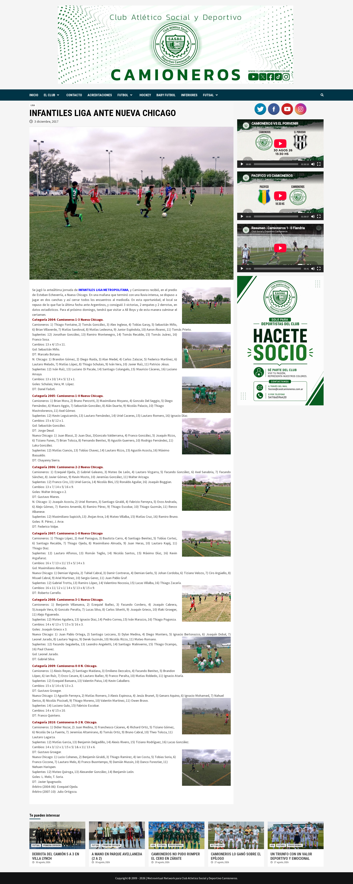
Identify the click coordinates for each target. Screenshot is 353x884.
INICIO (33, 95)
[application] (280, 143)
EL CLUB (49, 95)
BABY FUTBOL (166, 95)
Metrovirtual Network (161, 878)
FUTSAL (208, 95)
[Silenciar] (313, 164)
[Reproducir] (242, 164)
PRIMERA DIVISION (52, 845)
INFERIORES (189, 95)
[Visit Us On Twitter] (260, 109)
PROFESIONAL (176, 845)
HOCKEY (145, 95)
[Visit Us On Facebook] (273, 109)
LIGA (33, 105)
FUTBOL (122, 95)
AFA (153, 845)
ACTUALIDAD (217, 845)
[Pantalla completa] (319, 164)
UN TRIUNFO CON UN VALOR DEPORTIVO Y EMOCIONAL (291, 856)
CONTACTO (74, 95)
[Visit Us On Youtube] (287, 109)
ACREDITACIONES (100, 95)
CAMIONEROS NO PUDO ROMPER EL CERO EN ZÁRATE (175, 856)
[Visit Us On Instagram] (300, 109)
